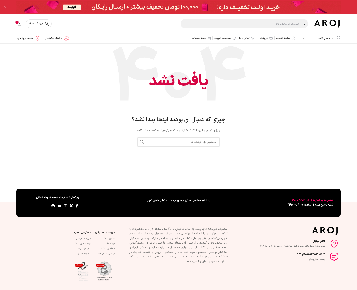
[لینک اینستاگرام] (65, 206)
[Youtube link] (59, 206)
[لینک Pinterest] (53, 206)
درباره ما (111, 243)
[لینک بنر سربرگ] (184, 7)
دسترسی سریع (82, 232)
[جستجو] (142, 142)
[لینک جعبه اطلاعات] (56, 38)
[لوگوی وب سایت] (327, 23)
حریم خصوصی (83, 238)
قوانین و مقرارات (106, 254)
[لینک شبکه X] (71, 206)
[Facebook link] (76, 206)
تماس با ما (109, 238)
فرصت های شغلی (82, 243)
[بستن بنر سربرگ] (5, 7)
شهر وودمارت (84, 249)
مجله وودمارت (108, 249)
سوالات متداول (83, 254)
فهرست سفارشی (105, 232)
